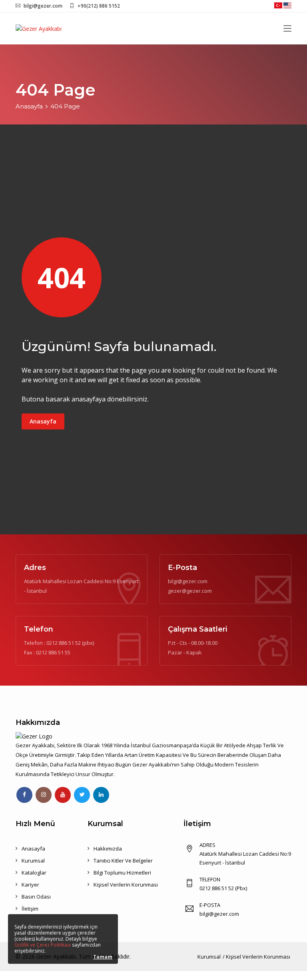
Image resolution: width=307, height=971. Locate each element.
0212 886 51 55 (53, 652)
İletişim (30, 908)
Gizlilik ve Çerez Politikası (42, 944)
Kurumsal (33, 860)
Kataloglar (34, 872)
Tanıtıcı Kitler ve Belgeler (123, 860)
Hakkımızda (108, 848)
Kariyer (30, 884)
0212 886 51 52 (63, 642)
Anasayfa (29, 106)
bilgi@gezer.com (43, 5)
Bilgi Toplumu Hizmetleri (122, 872)
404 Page (65, 106)
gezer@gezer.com (190, 590)
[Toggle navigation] (287, 28)
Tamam (102, 957)
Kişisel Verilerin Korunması (126, 884)
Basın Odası (36, 896)
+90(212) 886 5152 (99, 5)
